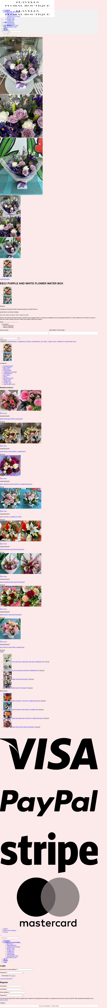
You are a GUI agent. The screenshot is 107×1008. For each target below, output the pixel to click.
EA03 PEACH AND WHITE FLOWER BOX (13, 451)
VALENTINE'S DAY (70, 341)
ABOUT (5, 929)
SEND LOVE (10, 18)
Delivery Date (4, 330)
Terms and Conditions (9, 930)
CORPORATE (36, 341)
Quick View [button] (3, 413)
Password (3, 972)
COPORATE (10, 22)
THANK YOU (11, 19)
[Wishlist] (0, 36)
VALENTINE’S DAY (13, 25)
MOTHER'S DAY (8, 378)
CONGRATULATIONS (13, 16)
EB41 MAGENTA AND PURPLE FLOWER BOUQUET (16, 484)
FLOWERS (6, 10)
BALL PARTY (7, 367)
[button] (5, 22)
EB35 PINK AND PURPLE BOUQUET (11, 419)
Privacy (5, 932)
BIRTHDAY (10, 13)
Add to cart (3, 340)
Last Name (3, 989)
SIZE (9, 322)
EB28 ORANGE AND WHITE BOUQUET (12, 549)
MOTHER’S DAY (12, 27)
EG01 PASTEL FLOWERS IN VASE (10, 517)
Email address (4, 992)
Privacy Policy (55, 1006)
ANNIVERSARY (12, 15)
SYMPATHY (10, 21)
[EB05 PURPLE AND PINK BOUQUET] (7, 267)
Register (3, 1003)
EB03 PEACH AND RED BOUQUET (11, 615)
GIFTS (5, 376)
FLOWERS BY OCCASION (11, 12)
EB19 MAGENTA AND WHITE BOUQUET (12, 582)
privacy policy (4, 1000)
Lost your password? (6, 978)
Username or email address (8, 969)
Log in (13, 975)
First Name (3, 986)
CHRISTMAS (11, 24)
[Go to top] (0, 935)
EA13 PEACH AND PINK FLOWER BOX (12, 647)
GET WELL (44, 341)
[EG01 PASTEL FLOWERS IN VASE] (7, 276)
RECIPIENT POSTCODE (57, 330)
